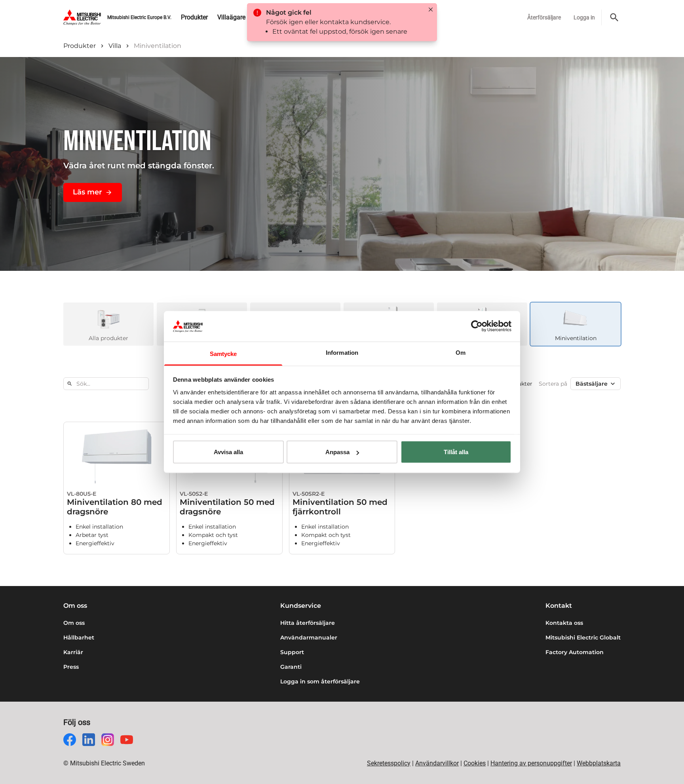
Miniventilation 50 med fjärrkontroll (340, 506)
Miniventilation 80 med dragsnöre (114, 506)
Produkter (79, 45)
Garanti (291, 666)
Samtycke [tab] (223, 353)
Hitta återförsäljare (307, 622)
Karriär (73, 652)
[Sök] (614, 17)
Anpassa (337, 452)
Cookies (475, 763)
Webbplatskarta (599, 763)
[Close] (430, 9)
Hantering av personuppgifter (531, 763)
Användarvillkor (437, 763)
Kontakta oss (564, 622)
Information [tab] (342, 352)
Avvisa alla (228, 452)
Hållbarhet (78, 637)
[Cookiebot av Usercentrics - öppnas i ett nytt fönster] (476, 326)
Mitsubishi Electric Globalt (583, 637)
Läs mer (87, 192)
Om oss (74, 622)
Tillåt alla (456, 452)
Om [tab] (461, 352)
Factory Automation (574, 652)
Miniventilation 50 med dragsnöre (227, 506)
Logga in (584, 17)
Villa (114, 45)
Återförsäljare (544, 17)
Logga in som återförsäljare (320, 681)
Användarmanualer (308, 637)
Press (71, 666)
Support (292, 652)
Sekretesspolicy (388, 763)
